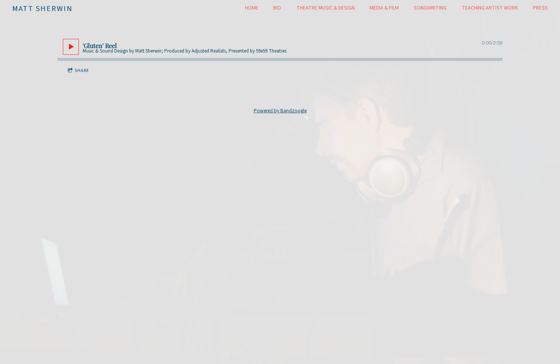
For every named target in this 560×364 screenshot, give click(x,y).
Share (82, 70)
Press (540, 8)
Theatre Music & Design (325, 8)
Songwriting (430, 8)
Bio (277, 8)
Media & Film (384, 8)
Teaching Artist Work (490, 8)
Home (251, 8)
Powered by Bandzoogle (280, 110)
